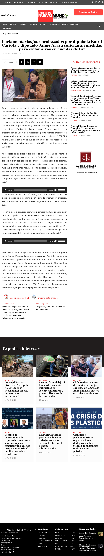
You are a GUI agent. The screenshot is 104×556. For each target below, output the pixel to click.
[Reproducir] (5, 190)
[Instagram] (96, 2)
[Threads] (13, 552)
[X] (27, 62)
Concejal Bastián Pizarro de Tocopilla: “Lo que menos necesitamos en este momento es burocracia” (85, 129)
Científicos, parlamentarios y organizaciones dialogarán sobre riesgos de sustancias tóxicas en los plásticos (85, 443)
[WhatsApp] (34, 62)
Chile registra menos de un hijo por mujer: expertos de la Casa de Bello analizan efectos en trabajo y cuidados (86, 388)
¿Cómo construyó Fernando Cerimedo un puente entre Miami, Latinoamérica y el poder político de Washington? (86, 84)
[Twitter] (92, 2)
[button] (99, 26)
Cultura (74, 75)
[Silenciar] (55, 190)
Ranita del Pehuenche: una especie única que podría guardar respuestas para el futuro (87, 536)
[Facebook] (21, 62)
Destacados (75, 107)
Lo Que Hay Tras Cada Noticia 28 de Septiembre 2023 (50, 308)
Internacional (76, 90)
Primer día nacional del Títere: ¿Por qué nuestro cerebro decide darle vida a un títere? (85, 70)
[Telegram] (99, 2)
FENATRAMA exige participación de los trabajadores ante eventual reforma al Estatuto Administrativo (50, 441)
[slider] (61, 189)
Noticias (15, 33)
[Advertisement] (52, 481)
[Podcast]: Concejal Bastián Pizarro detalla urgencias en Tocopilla (84, 115)
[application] (34, 190)
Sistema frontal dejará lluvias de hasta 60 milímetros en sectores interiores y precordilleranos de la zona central (52, 389)
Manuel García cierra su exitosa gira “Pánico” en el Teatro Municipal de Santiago (87, 547)
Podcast (74, 120)
